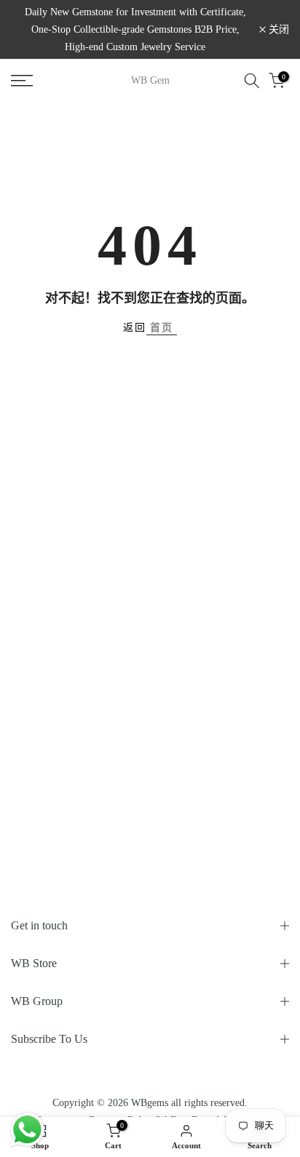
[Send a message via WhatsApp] (27, 1130)
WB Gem (150, 81)
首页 (161, 327)
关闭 (277, 30)
